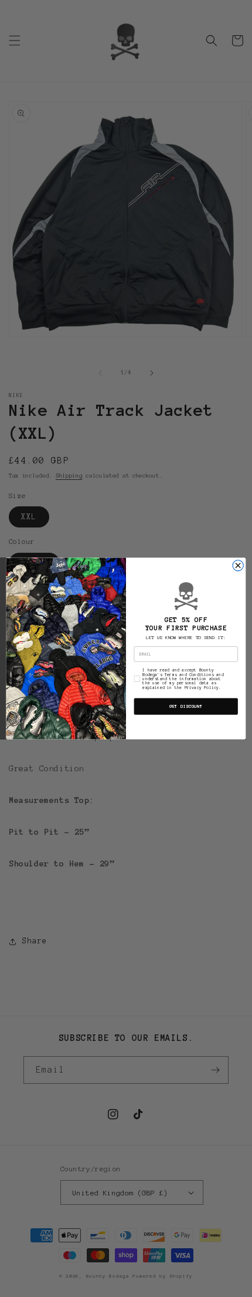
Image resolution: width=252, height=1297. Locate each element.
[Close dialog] (238, 565)
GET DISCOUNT (186, 706)
